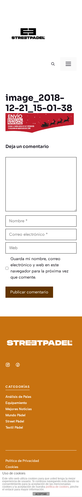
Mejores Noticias (18, 409)
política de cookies (57, 486)
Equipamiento (16, 403)
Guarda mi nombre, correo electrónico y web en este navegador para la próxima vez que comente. (39, 268)
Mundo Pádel (15, 415)
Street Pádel (14, 421)
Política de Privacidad (22, 461)
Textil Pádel (14, 427)
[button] (53, 64)
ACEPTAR (41, 494)
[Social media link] (7, 364)
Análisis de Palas (18, 397)
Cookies (11, 467)
